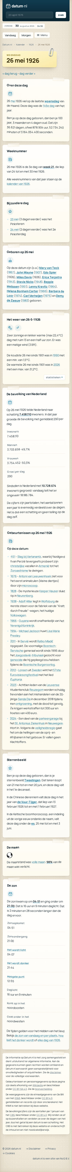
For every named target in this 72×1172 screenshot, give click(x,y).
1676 (13, 576)
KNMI (17, 1098)
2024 (13, 718)
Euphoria (16, 679)
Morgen (26, 35)
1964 (52, 286)
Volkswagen (18, 615)
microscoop (30, 585)
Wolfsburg (48, 601)
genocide (16, 660)
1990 (56, 355)
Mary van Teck (49, 268)
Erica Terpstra (52, 277)
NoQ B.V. (65, 1158)
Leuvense (53, 685)
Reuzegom (37, 689)
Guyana (24, 621)
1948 (38, 282)
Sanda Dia (24, 699)
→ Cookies (8, 1153)
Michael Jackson (29, 631)
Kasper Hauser (48, 591)
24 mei (14, 229)
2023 (13, 685)
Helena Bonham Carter (22, 291)
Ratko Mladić (45, 641)
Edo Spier (49, 272)
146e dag (49, 106)
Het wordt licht (16, 949)
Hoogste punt (15, 976)
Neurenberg (25, 596)
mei (13, 101)
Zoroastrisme (19, 570)
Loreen (22, 670)
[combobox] (29, 15)
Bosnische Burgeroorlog (39, 664)
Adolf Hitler (26, 601)
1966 (43, 291)
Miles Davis (24, 277)
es (33, 823)
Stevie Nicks (25, 282)
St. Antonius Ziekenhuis (30, 723)
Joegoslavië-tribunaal (29, 655)
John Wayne (24, 272)
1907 (38, 272)
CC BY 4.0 (47, 1098)
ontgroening (24, 703)
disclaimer (55, 1072)
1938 (13, 601)
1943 (11, 282)
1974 (18, 296)
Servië (24, 641)
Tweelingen (32, 780)
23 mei (14, 219)
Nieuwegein (55, 723)
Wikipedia (38, 1085)
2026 (56, 365)
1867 (11, 272)
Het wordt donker (18, 963)
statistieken (53, 377)
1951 (23, 286)
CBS (12, 1115)
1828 (13, 591)
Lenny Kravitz (38, 286)
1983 (25, 300)
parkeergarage (49, 718)
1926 (31, 44)
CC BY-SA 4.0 (20, 1089)
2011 (13, 641)
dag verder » (27, 73)
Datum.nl (7, 44)
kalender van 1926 (18, 184)
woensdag (52, 101)
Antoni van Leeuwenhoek (35, 576)
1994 (13, 631)
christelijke (17, 566)
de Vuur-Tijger (27, 802)
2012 (13, 670)
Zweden (37, 670)
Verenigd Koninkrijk (22, 625)
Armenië (44, 566)
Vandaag (10, 35)
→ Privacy (50, 1148)
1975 (47, 296)
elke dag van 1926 (49, 1040)
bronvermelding (43, 1089)
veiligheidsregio (45, 728)
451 (13, 556)
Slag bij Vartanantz (29, 556)
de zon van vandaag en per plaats (36, 1036)
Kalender (20, 44)
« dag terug (9, 73)
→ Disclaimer (33, 1148)
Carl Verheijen (33, 296)
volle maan (38, 862)
